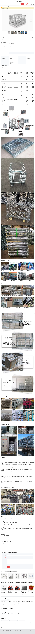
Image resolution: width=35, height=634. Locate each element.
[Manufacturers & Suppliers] (17, 1)
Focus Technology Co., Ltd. (12, 630)
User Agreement (22, 630)
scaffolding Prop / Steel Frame (22, 601)
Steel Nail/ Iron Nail (3, 604)
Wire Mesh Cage (4, 615)
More (1, 627)
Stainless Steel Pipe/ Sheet (12, 604)
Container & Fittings (7, 613)
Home (1, 6)
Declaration (26, 630)
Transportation (5, 6)
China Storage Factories (5, 619)
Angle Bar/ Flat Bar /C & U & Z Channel (22, 603)
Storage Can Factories (22, 619)
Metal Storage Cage (25, 613)
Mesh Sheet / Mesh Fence (29, 601)
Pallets (2, 613)
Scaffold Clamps (28, 603)
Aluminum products (28, 604)
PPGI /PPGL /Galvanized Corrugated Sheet (13, 601)
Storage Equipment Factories (13, 619)
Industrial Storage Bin (10, 615)
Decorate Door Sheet (3, 603)
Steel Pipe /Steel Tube (3, 601)
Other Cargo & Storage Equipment (16, 613)
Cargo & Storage (9, 6)
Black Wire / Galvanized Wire (13, 603)
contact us (32, 7)
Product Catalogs (12, 599)
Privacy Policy (30, 630)
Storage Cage (13, 6)
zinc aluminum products (21, 604)
